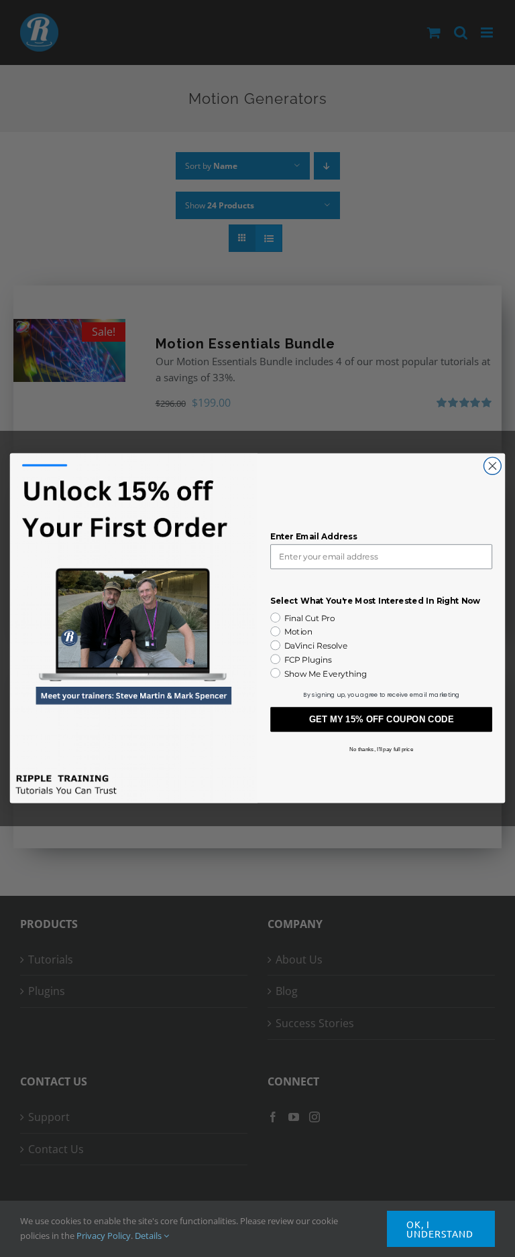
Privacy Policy (103, 1236)
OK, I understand (439, 1229)
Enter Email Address (313, 536)
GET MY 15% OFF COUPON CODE (381, 720)
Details (149, 1236)
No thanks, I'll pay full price (381, 749)
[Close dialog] (492, 466)
